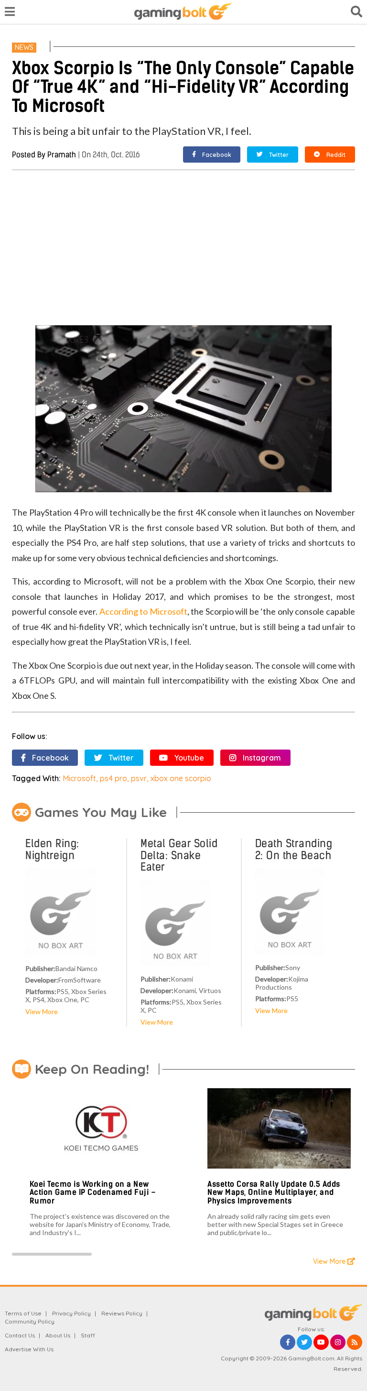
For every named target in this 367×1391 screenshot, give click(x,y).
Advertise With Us (29, 1349)
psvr (139, 778)
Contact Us (20, 1335)
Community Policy (29, 1321)
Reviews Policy (121, 1313)
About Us (57, 1335)
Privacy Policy (71, 1313)
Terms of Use (23, 1313)
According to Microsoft (143, 611)
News (24, 47)
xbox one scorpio (181, 778)
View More (41, 1011)
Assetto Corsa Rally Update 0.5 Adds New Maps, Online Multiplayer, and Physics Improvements (273, 1192)
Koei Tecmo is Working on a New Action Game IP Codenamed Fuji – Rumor (93, 1192)
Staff (88, 1335)
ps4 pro (113, 778)
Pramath (61, 154)
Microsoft (79, 778)
